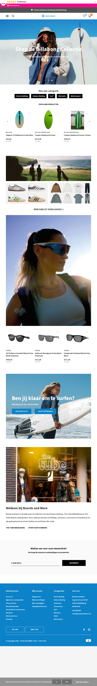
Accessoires (58, 606)
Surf (51, 96)
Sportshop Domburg (37, 528)
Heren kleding (22, 96)
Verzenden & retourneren (15, 610)
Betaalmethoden (12, 606)
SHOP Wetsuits (21, 411)
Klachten (9, 613)
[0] (89, 16)
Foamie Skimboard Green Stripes (77, 135)
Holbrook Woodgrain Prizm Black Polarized (48, 354)
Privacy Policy (11, 603)
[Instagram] (89, 629)
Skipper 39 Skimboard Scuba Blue (19, 135)
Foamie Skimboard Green (45, 135)
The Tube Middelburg (15, 528)
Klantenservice (11, 616)
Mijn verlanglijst (38, 603)
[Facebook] (84, 629)
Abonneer (73, 563)
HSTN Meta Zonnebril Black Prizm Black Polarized (19, 354)
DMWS (30, 641)
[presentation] (7, 121)
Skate (56, 616)
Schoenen (57, 603)
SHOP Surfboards (45, 411)
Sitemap (9, 619)
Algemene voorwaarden (15, 600)
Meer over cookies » (82, 682)
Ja (56, 682)
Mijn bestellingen (38, 600)
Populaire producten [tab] (48, 104)
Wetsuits (62, 96)
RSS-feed (42, 641)
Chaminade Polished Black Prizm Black (77, 354)
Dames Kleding (39, 96)
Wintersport (76, 96)
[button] (7, 16)
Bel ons (15, 629)
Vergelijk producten (39, 606)
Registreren (36, 597)
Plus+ (36, 641)
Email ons (35, 629)
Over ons (9, 597)
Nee (67, 682)
